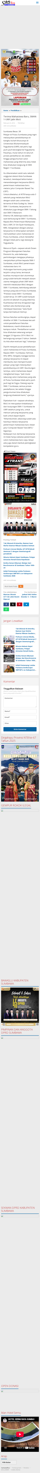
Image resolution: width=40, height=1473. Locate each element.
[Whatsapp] (6, 609)
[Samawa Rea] (8, 3)
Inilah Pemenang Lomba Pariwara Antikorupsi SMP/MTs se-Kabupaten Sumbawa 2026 (17, 573)
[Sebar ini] (6, 604)
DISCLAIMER (5, 1470)
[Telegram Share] (26, 604)
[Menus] (37, 2)
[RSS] (20, 586)
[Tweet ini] (13, 604)
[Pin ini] (19, 604)
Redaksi (26, 1468)
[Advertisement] (20, 27)
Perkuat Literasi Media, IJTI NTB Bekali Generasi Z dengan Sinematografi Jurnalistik (18, 551)
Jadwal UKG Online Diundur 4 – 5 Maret (29, 594)
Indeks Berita (15, 1470)
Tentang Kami (16, 1468)
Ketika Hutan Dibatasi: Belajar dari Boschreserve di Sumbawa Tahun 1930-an (19, 565)
